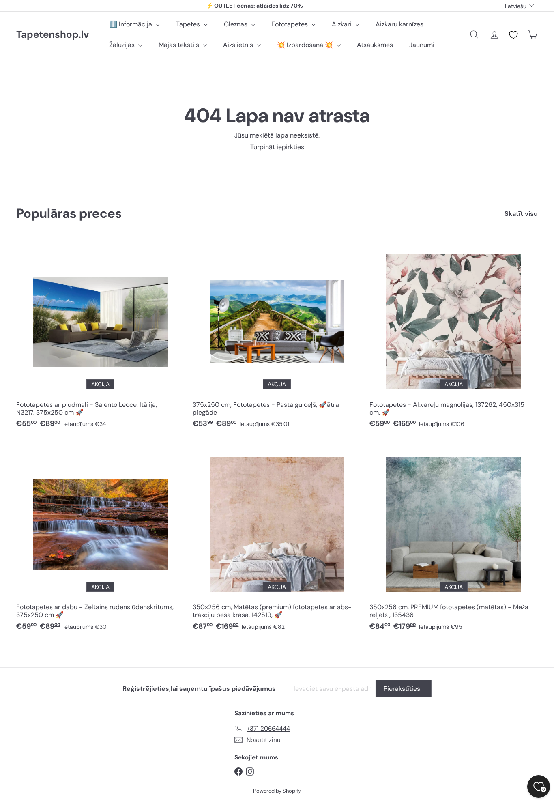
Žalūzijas (122, 45)
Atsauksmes (375, 45)
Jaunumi (421, 45)
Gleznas (236, 24)
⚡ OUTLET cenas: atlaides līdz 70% (254, 5)
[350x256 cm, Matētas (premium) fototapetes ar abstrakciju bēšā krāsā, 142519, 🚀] (277, 540)
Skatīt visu (521, 213)
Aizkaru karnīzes (399, 24)
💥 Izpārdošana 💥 (306, 45)
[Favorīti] (513, 34)
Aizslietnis (239, 45)
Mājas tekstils (180, 45)
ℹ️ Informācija (131, 24)
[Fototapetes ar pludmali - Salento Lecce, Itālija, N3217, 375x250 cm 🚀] (100, 337)
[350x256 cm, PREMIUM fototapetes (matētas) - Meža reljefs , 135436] (453, 540)
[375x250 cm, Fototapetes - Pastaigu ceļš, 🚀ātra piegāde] (277, 337)
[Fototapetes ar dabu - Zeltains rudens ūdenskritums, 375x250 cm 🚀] (100, 540)
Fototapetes (290, 24)
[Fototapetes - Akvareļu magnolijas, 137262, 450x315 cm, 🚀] (453, 337)
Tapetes (189, 24)
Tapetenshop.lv (52, 35)
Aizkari (342, 24)
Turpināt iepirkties (277, 147)
